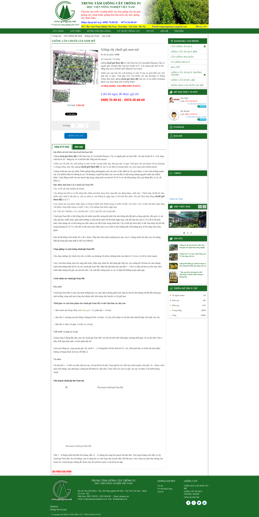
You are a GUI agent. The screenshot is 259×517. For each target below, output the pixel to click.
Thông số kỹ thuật (61, 146)
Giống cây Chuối (92, 36)
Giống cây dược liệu (191, 497)
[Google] (194, 503)
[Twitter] (199, 503)
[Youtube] (204, 503)
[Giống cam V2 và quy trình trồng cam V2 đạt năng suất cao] (173, 257)
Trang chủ (56, 36)
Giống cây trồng (176, 199)
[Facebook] (188, 503)
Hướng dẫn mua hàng (99, 31)
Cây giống (58, 31)
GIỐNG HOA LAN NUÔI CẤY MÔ (196, 487)
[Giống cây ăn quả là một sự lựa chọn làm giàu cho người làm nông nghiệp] (173, 247)
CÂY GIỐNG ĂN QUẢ (73, 36)
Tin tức (150, 31)
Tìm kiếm (178, 31)
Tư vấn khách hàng (164, 489)
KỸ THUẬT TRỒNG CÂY (128, 31)
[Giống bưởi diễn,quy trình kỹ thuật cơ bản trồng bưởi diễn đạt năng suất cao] (173, 266)
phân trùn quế (84, 310)
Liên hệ (164, 31)
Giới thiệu (75, 31)
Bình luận (79, 146)
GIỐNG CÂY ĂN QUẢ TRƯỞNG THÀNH (193, 492)
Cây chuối (106, 36)
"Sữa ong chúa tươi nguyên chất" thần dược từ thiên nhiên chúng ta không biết (191, 274)
